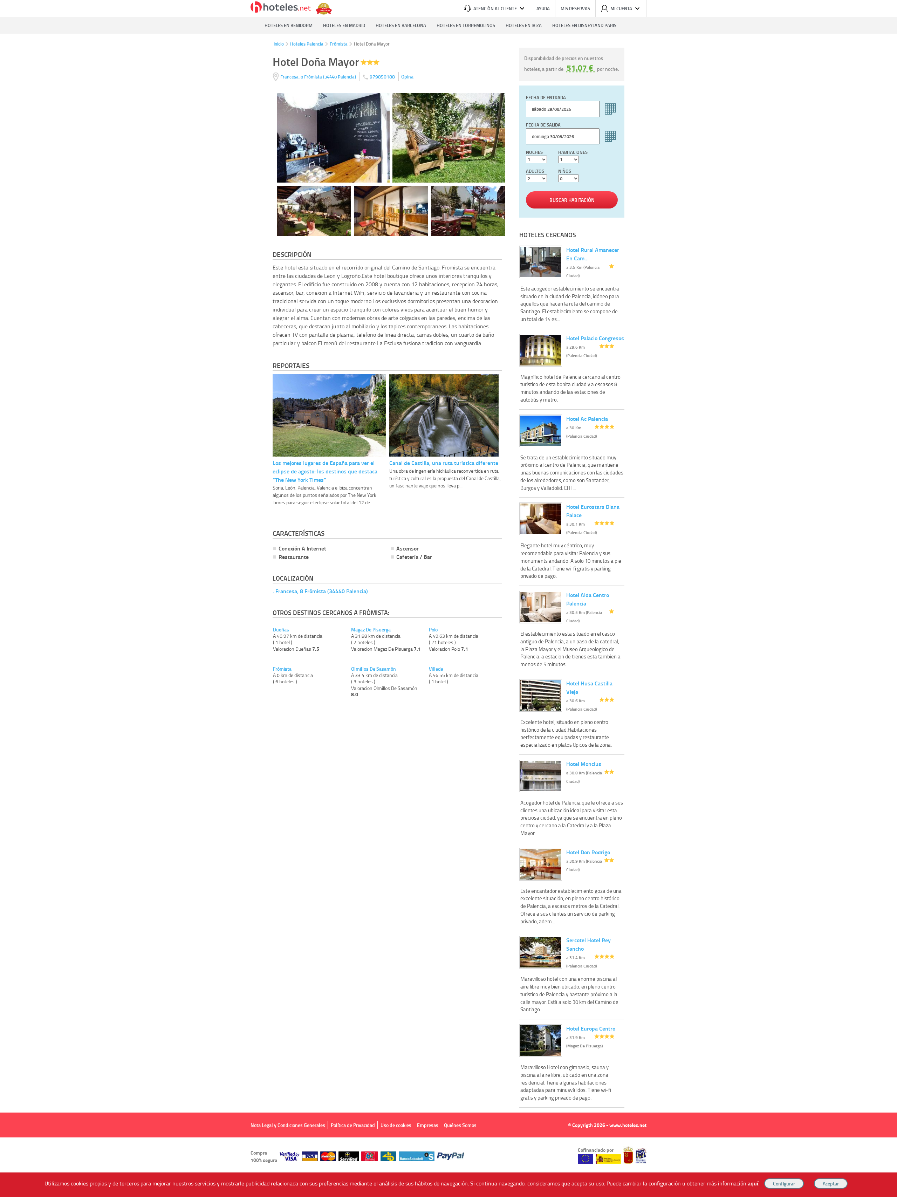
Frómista (339, 44)
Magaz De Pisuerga (371, 630)
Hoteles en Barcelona (401, 25)
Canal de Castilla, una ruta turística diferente (443, 463)
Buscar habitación (572, 200)
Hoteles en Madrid (344, 25)
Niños (564, 171)
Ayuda (543, 8)
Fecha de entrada (546, 97)
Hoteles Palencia (306, 44)
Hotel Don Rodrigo (588, 852)
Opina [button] (407, 76)
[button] (448, 598)
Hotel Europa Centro (590, 1028)
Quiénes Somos (460, 1125)
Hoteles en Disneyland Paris (584, 25)
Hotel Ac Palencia (587, 419)
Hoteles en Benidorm (289, 25)
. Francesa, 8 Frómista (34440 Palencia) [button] (320, 591)
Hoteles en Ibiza (524, 25)
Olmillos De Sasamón (373, 669)
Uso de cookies (396, 1125)
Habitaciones (573, 152)
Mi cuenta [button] (621, 8)
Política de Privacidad (353, 1125)
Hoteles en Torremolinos (466, 25)
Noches (534, 152)
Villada (436, 669)
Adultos (535, 171)
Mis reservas (575, 8)
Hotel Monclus (583, 764)
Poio (433, 630)
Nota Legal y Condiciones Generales (288, 1125)
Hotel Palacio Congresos (595, 338)
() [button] (318, 76)
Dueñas (281, 630)
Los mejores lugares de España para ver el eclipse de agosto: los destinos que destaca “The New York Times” (325, 471)
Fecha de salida (543, 125)
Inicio (279, 44)
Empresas (427, 1125)
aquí (753, 1183)
